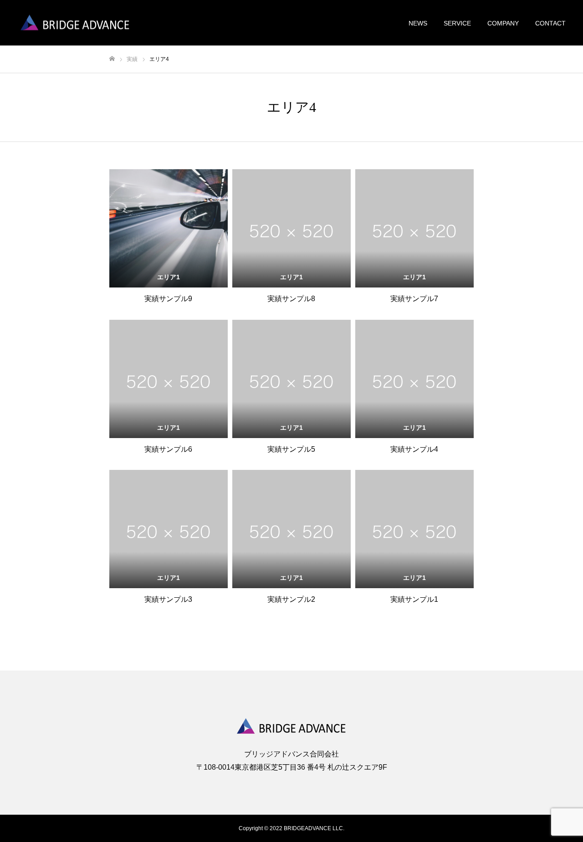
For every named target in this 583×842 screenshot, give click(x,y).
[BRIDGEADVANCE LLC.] (75, 23)
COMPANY (503, 23)
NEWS (418, 23)
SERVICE (457, 23)
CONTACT (550, 23)
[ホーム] (112, 59)
